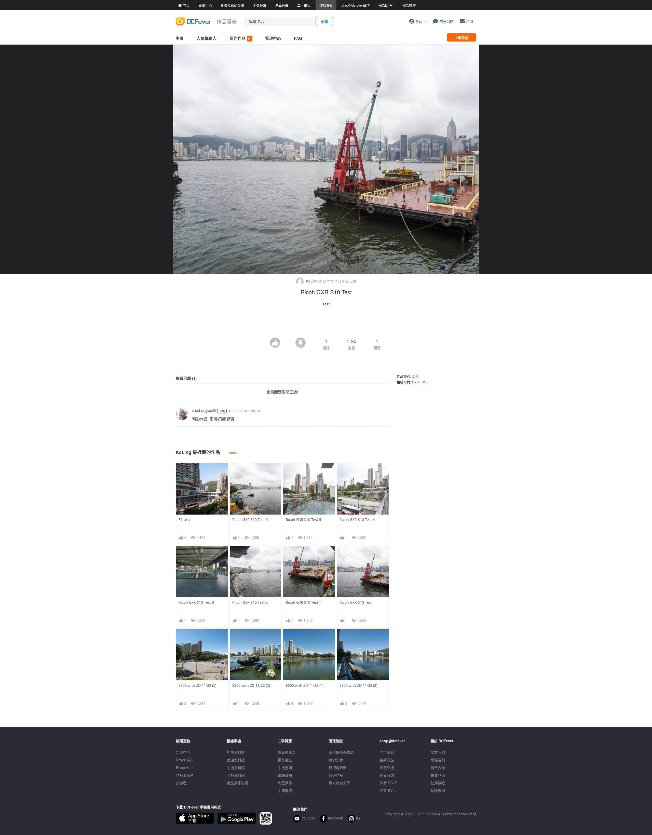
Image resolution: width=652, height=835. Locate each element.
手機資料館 (236, 767)
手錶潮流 (285, 790)
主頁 (180, 38)
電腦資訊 (285, 775)
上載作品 (461, 37)
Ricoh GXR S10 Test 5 (303, 519)
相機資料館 (236, 752)
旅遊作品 (336, 775)
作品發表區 (185, 775)
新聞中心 (183, 752)
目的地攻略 (338, 767)
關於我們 (438, 752)
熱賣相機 (387, 767)
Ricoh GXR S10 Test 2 (250, 602)
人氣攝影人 (207, 38)
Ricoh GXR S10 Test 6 (250, 519)
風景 (415, 376)
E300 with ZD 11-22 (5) (197, 685)
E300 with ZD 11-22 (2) (251, 685)
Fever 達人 (185, 759)
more (233, 452)
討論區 (181, 782)
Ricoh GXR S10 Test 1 (303, 602)
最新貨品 (387, 759)
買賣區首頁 (287, 752)
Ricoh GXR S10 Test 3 (196, 602)
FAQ (298, 38)
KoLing (311, 281)
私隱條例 (438, 790)
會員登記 (438, 775)
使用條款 (438, 782)
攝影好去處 (341, 752)
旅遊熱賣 (336, 759)
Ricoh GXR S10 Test (355, 602)
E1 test (184, 519)
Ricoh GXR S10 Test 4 (357, 519)
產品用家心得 (237, 782)
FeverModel (185, 767)
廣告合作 (438, 767)
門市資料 (387, 752)
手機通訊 (285, 767)
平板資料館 (236, 775)
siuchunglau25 (204, 410)
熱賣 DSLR (388, 782)
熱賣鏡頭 (387, 775)
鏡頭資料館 (236, 759)
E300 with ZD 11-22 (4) (304, 685)
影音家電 (285, 782)
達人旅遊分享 (339, 782)
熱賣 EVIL (388, 790)
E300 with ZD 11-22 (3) (358, 685)
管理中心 (273, 38)
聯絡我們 (438, 759)
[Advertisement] (326, 323)
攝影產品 (285, 759)
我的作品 (240, 38)
